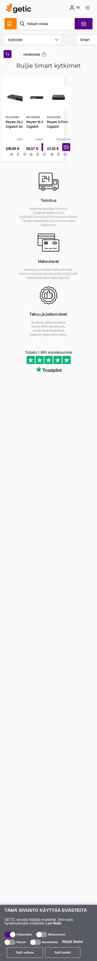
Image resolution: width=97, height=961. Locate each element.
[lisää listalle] (23, 159)
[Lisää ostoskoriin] (65, 152)
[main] (20, 9)
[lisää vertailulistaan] (10, 159)
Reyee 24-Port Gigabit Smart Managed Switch (15, 125)
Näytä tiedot (72, 942)
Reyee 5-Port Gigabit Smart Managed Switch (55, 125)
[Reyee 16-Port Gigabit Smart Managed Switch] (36, 95)
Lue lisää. (54, 923)
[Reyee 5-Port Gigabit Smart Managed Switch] (57, 95)
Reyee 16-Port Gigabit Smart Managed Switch (36, 125)
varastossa (31, 54)
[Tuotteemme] (11, 23)
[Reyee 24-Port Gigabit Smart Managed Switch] (16, 95)
